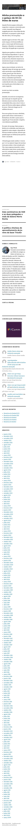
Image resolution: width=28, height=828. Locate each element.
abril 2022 (7, 529)
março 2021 (7, 556)
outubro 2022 (7, 516)
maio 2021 (7, 552)
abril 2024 (7, 478)
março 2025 (7, 455)
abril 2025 (7, 453)
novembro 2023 (8, 489)
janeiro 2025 (7, 459)
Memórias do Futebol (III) (11, 415)
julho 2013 (7, 741)
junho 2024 (7, 474)
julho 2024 (7, 472)
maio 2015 (7, 695)
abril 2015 (6, 697)
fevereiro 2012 (8, 777)
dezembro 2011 (8, 781)
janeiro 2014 (7, 729)
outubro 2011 (7, 786)
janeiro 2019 (7, 611)
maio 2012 (7, 771)
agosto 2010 (7, 809)
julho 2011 (6, 792)
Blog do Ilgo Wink (6, 823)
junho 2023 (7, 499)
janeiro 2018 (7, 636)
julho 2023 (7, 497)
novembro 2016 (8, 657)
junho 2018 (7, 626)
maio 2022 (7, 527)
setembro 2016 (8, 661)
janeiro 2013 (7, 754)
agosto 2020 (7, 571)
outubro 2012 (7, 760)
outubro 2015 (7, 685)
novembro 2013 (8, 733)
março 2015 (7, 699)
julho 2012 (7, 767)
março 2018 (7, 632)
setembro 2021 (8, 543)
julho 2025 (7, 447)
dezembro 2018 (8, 613)
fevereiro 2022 (8, 533)
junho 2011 (7, 794)
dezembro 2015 (8, 680)
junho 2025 (7, 449)
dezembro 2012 (8, 756)
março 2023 (7, 506)
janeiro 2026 (7, 434)
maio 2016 (7, 670)
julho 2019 (7, 598)
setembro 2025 (8, 442)
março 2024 (7, 480)
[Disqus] (14, 185)
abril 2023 (7, 503)
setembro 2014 (8, 712)
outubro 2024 (8, 466)
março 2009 (7, 817)
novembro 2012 (8, 758)
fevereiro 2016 (8, 676)
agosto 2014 (7, 714)
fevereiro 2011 (8, 800)
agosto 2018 (7, 621)
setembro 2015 (8, 687)
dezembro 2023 (8, 487)
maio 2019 (7, 602)
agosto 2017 (7, 647)
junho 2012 (7, 769)
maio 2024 (7, 476)
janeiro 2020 (7, 586)
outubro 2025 (7, 440)
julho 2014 (7, 716)
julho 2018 (7, 623)
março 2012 (7, 775)
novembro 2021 (8, 539)
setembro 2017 (8, 645)
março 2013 (7, 750)
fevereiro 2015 (8, 701)
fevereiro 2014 (8, 727)
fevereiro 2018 (8, 634)
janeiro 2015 (7, 703)
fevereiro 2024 (8, 482)
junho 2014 (7, 718)
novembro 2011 (8, 784)
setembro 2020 (8, 569)
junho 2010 (7, 813)
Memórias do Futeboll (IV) (11, 413)
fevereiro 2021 (8, 558)
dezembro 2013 (8, 731)
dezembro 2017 (8, 638)
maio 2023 (7, 501)
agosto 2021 (7, 546)
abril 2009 (7, 815)
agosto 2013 (7, 739)
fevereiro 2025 (8, 457)
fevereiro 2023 (8, 508)
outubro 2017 (7, 642)
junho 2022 (7, 524)
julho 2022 (7, 522)
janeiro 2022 (7, 535)
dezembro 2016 (8, 655)
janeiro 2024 (7, 484)
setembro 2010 (8, 807)
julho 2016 (7, 666)
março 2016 (7, 674)
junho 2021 (7, 550)
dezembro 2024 (8, 461)
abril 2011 (6, 798)
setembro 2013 (8, 737)
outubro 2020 (8, 567)
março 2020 (7, 581)
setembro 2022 (8, 518)
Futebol (18, 161)
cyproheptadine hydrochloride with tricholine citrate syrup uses (16, 362)
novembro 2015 (8, 682)
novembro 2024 (8, 463)
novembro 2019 (8, 590)
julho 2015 (7, 691)
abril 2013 (6, 748)
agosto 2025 (7, 444)
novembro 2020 (8, 564)
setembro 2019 (8, 594)
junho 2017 (7, 651)
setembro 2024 (8, 468)
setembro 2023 (8, 493)
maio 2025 (7, 451)
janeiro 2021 (7, 560)
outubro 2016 (7, 659)
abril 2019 (6, 605)
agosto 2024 (7, 470)
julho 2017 (7, 649)
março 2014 (7, 725)
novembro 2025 (8, 438)
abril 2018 (6, 630)
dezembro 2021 (8, 537)
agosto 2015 (7, 689)
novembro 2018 (8, 615)
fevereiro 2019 (8, 609)
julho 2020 (7, 573)
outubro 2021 (7, 541)
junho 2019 (7, 600)
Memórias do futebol (10, 421)
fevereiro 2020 (8, 583)
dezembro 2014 (8, 706)
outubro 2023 (7, 491)
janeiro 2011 (7, 802)
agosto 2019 (7, 596)
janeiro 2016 (7, 678)
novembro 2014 (8, 708)
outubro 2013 (7, 735)
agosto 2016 (7, 663)
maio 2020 (7, 577)
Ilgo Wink (6, 161)
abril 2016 (6, 672)
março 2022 (7, 531)
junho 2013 (7, 744)
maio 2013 (7, 746)
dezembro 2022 (8, 512)
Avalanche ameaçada (13, 353)
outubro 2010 (7, 805)
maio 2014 (7, 720)
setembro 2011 (8, 788)
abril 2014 (6, 722)
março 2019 (7, 607)
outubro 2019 (7, 592)
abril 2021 (6, 554)
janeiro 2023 (7, 510)
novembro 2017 (8, 640)
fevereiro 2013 (8, 752)
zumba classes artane (13, 351)
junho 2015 (7, 693)
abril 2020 (7, 579)
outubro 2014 (7, 710)
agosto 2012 (7, 765)
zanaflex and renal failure (15, 394)
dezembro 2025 (8, 436)
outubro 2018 (7, 617)
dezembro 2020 (8, 562)
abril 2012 (6, 773)
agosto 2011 (7, 790)
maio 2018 (7, 628)
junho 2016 (7, 668)
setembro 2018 (8, 619)
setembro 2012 (8, 762)
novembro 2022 (8, 514)
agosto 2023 (7, 495)
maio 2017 (7, 653)
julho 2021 (7, 548)
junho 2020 (7, 575)
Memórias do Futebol (10, 417)
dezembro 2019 (8, 588)
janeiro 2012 (7, 779)
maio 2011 (6, 796)
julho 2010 (7, 811)
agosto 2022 (7, 520)
